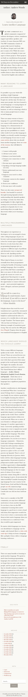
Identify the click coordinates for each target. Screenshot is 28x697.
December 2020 (8, 641)
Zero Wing (4, 330)
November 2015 (7, 654)
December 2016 (7, 651)
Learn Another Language (14, 24)
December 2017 (7, 649)
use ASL (8, 486)
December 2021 (7, 637)
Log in (5, 669)
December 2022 (8, 634)
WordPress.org (7, 675)
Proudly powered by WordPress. (12, 694)
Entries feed (7, 671)
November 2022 (8, 635)
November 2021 (7, 639)
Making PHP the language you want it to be (14, 611)
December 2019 (7, 645)
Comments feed (7, 673)
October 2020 (7, 643)
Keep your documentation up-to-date (12, 617)
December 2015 (7, 653)
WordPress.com (17, 695)
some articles (5, 140)
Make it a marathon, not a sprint (11, 610)
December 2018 (7, 647)
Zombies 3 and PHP (8, 619)
